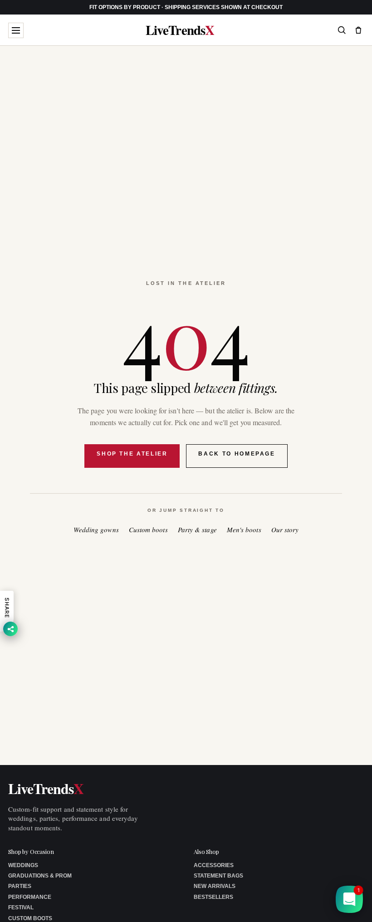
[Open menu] (16, 30)
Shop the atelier (132, 454)
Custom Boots (30, 918)
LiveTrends (180, 30)
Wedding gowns (96, 529)
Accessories (214, 865)
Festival (21, 907)
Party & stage (197, 529)
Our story (285, 529)
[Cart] (358, 30)
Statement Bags (218, 876)
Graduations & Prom (40, 876)
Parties (19, 886)
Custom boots (148, 529)
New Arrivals (214, 886)
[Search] (341, 30)
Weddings (23, 865)
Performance (29, 897)
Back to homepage (236, 454)
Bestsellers (213, 897)
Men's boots (244, 529)
